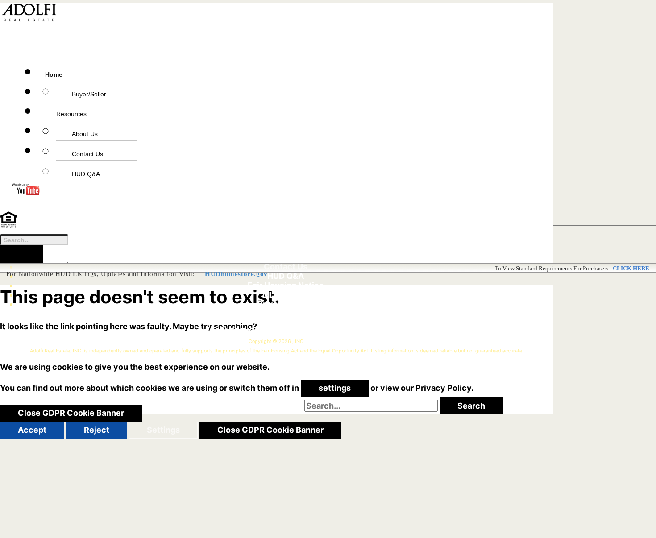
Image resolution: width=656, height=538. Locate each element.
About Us (85, 133)
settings (335, 388)
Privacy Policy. (444, 388)
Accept (32, 430)
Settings (163, 430)
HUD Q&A (86, 174)
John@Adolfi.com (312, 330)
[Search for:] (372, 405)
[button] (189, 35)
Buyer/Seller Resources (81, 104)
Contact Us (87, 153)
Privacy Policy (285, 304)
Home (53, 74)
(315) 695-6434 (238, 330)
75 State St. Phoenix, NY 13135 (322, 321)
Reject (96, 430)
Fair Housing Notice (286, 285)
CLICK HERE (631, 268)
